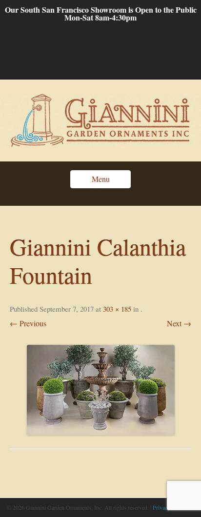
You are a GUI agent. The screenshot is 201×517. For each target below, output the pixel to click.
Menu (101, 179)
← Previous (28, 323)
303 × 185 (117, 309)
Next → (179, 323)
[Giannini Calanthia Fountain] (100, 390)
